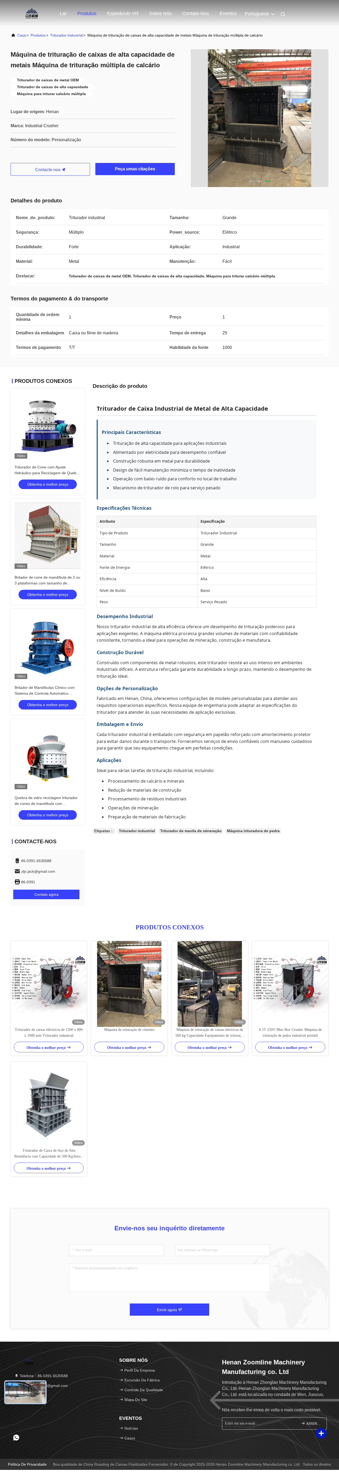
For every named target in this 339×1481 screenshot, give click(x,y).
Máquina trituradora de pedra (253, 831)
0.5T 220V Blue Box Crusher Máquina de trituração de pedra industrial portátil (290, 1032)
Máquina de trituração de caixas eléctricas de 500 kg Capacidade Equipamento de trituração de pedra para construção (209, 1033)
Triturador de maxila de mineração (191, 831)
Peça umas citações (135, 169)
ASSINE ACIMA (313, 1424)
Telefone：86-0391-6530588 (43, 1376)
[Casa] (32, 13)
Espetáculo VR (123, 13)
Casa (21, 35)
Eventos (228, 13)
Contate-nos (195, 13)
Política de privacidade (27, 1464)
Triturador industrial (66, 35)
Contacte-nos (48, 169)
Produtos (86, 13)
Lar (63, 13)
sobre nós (160, 13)
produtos (38, 35)
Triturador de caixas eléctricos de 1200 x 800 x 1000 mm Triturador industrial (49, 1032)
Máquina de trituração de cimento (129, 1030)
